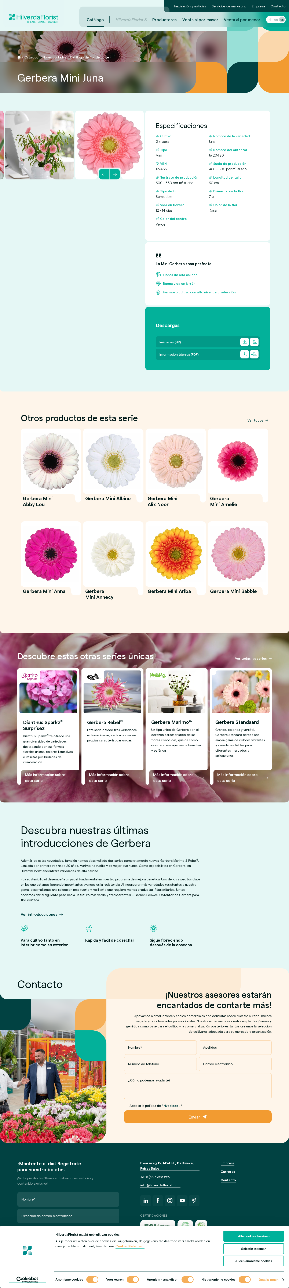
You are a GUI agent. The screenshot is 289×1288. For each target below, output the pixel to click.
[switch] (133, 1280)
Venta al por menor (242, 19)
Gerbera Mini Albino (108, 500)
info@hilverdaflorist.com (160, 1185)
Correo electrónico (218, 1064)
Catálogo (95, 19)
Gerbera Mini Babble (233, 593)
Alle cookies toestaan (254, 1236)
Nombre (135, 1047)
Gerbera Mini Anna (44, 593)
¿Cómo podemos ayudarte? (149, 1080)
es (282, 19)
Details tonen (268, 1279)
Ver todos (255, 420)
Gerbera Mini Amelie (223, 503)
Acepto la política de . (155, 1105)
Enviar (194, 1116)
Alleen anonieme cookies (253, 1261)
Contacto (278, 6)
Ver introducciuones (39, 914)
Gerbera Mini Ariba (169, 593)
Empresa (258, 6)
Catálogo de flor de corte (89, 57)
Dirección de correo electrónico (47, 1216)
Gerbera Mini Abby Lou (38, 503)
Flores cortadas (54, 57)
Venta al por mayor (200, 19)
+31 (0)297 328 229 (155, 1177)
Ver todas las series (251, 658)
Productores (164, 19)
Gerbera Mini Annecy (99, 596)
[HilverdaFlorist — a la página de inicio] (33, 13)
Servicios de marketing (229, 6)
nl (270, 19)
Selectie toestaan (253, 1249)
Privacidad (169, 1105)
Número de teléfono (143, 1064)
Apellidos (210, 1047)
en (276, 19)
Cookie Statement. (130, 1246)
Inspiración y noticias (190, 6)
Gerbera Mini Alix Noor (163, 503)
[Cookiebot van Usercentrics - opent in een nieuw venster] (27, 1280)
